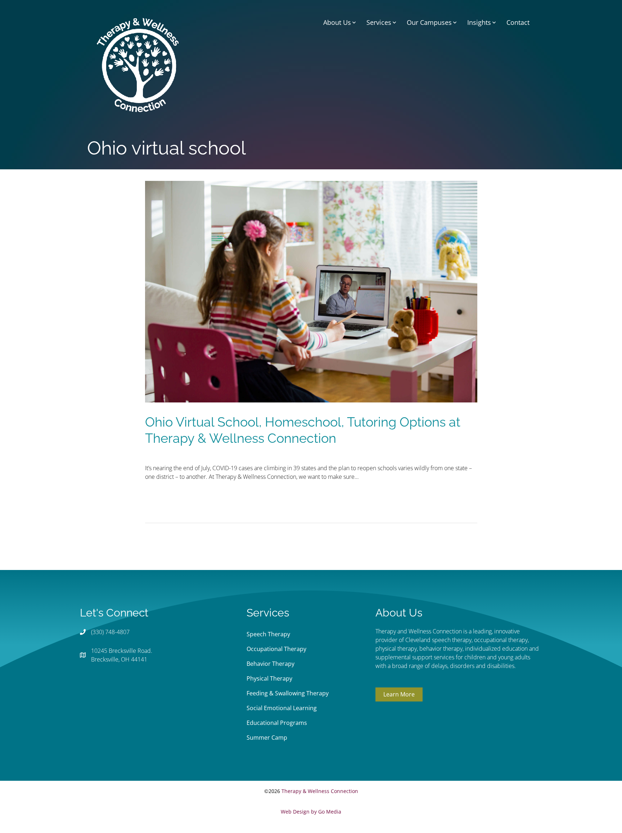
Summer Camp (267, 737)
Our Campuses (429, 22)
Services (378, 22)
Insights (479, 22)
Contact (517, 22)
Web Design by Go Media (311, 811)
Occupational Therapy (276, 649)
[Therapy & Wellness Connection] (137, 64)
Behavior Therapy (270, 664)
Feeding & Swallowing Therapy (288, 693)
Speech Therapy (268, 634)
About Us (337, 22)
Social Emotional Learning (282, 708)
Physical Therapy (269, 678)
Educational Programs (277, 723)
